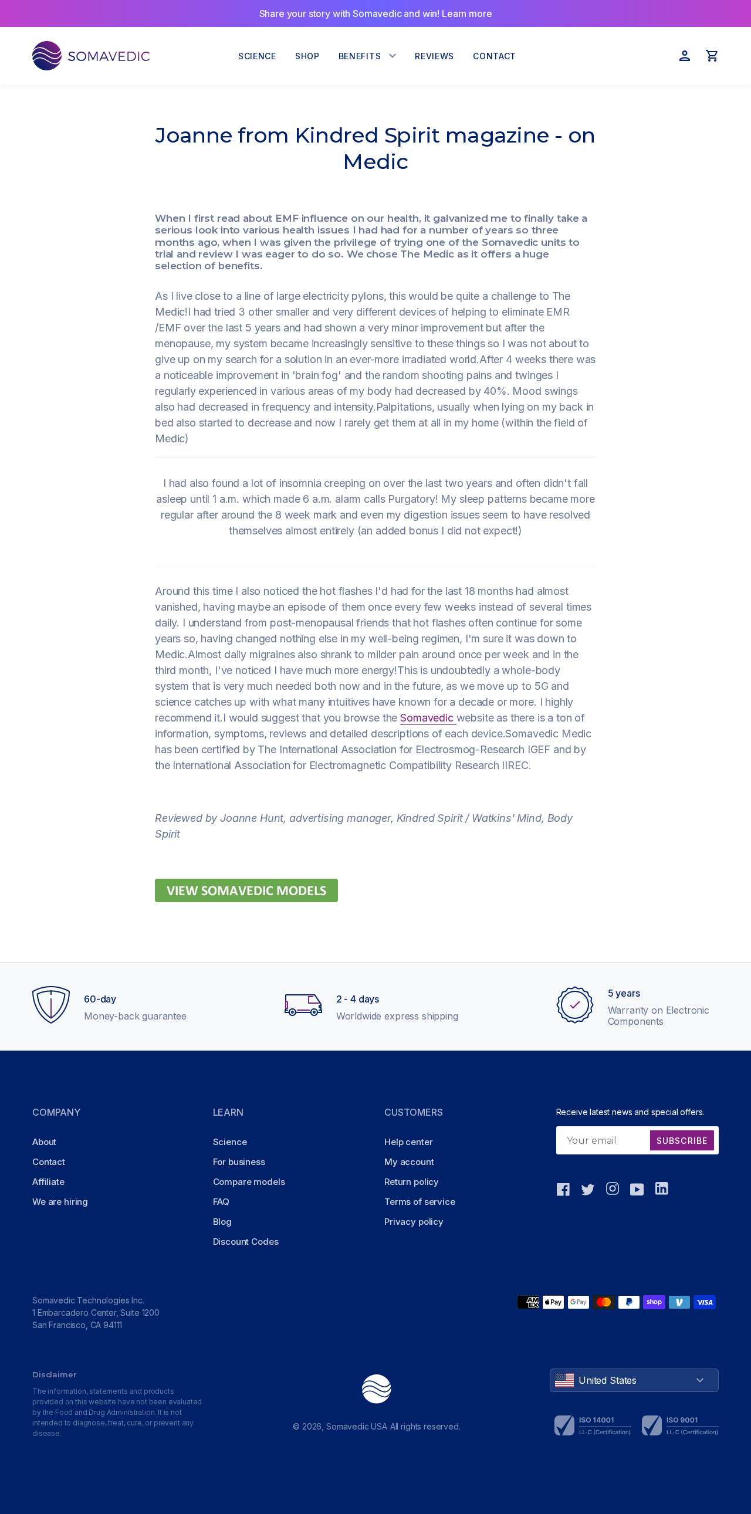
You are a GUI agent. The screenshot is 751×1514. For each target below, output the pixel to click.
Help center (408, 1141)
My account (409, 1161)
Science (230, 1141)
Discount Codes (246, 1241)
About (44, 1141)
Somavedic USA (356, 1426)
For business (239, 1161)
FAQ (221, 1201)
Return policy (411, 1181)
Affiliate (48, 1181)
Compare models (249, 1181)
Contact (48, 1161)
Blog (222, 1221)
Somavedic (428, 718)
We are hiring (60, 1201)
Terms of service (419, 1201)
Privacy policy (414, 1221)
